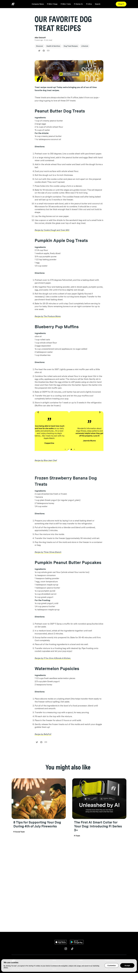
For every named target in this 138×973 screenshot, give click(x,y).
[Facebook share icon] (44, 50)
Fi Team (77, 836)
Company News (38, 4)
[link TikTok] (72, 949)
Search (97, 4)
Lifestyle (84, 46)
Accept (127, 965)
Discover (39, 46)
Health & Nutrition (53, 46)
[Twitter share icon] (39, 50)
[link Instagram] (66, 949)
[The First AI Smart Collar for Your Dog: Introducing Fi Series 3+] (99, 798)
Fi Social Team (19, 832)
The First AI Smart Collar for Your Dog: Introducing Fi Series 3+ (98, 826)
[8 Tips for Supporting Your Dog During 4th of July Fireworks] (39, 798)
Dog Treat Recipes (71, 46)
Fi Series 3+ (78, 4)
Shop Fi (121, 4)
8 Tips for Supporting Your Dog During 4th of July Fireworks (37, 824)
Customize (111, 965)
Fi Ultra (89, 4)
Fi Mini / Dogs (52, 4)
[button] (38, 433)
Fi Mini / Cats (66, 4)
